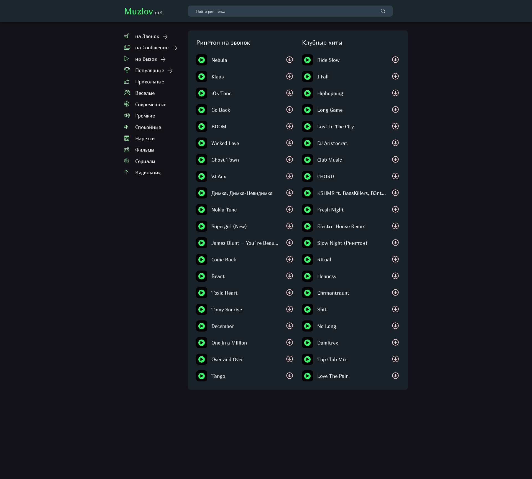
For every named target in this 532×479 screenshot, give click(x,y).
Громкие (145, 116)
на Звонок (147, 36)
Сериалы (145, 161)
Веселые (145, 93)
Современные (150, 104)
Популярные (149, 70)
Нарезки (145, 138)
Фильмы (144, 150)
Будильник (148, 172)
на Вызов (146, 59)
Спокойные (148, 127)
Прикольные (149, 82)
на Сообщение (151, 47)
